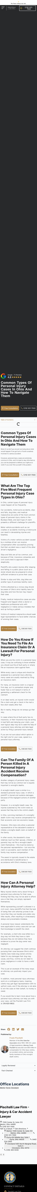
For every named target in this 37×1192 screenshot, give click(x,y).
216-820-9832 (8, 1003)
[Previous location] (1, 1154)
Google (10, 375)
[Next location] (4, 1154)
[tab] (3, 1088)
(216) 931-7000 (26, 628)
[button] (3, 8)
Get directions (21, 1129)
